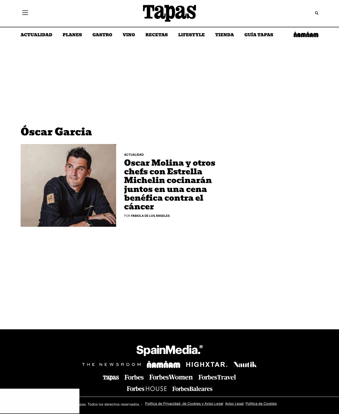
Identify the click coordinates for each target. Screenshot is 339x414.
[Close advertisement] (74, 393)
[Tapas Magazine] (111, 378)
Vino (129, 35)
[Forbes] (134, 377)
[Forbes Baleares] (192, 388)
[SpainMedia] (169, 351)
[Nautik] (245, 364)
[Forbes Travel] (171, 377)
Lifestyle (191, 35)
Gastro (102, 35)
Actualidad (36, 35)
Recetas (156, 35)
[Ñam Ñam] (163, 364)
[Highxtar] (207, 364)
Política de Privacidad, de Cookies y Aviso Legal (184, 404)
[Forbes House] (146, 388)
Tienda (224, 35)
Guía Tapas (258, 35)
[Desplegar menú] (25, 13)
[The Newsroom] (111, 364)
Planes (72, 35)
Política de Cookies (261, 404)
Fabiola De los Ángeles (150, 216)
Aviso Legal (234, 404)
